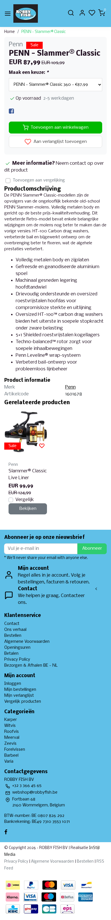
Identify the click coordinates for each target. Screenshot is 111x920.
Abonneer (92, 548)
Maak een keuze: (28, 72)
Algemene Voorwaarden (27, 641)
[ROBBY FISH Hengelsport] (25, 13)
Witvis (10, 725)
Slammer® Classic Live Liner (28, 474)
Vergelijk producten (22, 701)
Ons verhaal (15, 629)
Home (9, 32)
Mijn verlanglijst (19, 695)
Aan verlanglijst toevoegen (59, 142)
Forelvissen (14, 749)
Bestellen (12, 635)
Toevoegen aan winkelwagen (60, 127)
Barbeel (11, 755)
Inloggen (12, 683)
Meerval (11, 737)
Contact (11, 623)
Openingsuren (17, 647)
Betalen (11, 653)
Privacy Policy (17, 659)
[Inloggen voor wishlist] (42, 446)
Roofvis (11, 731)
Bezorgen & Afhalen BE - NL (31, 665)
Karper (10, 719)
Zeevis (10, 743)
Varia (8, 761)
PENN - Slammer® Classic (43, 32)
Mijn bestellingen (20, 689)
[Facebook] (11, 111)
